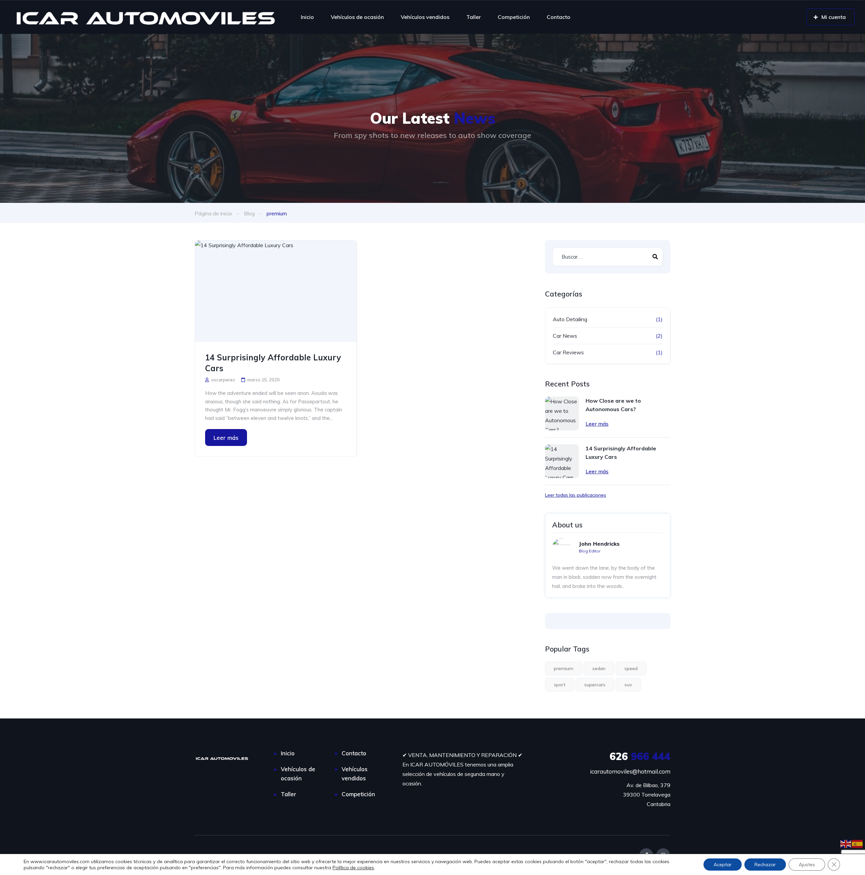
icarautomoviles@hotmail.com (630, 771)
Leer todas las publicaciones (575, 495)
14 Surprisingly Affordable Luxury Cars (273, 362)
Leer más (226, 437)
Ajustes (807, 864)
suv (628, 685)
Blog (249, 213)
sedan (599, 668)
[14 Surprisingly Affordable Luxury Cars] (275, 291)
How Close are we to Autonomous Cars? (613, 404)
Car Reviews (568, 352)
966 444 (640, 756)
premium (563, 668)
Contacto (558, 17)
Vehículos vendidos (425, 17)
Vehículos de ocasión (357, 17)
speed (631, 668)
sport (559, 685)
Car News (565, 335)
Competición (514, 17)
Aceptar (723, 864)
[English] (846, 843)
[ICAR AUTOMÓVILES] (148, 17)
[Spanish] (857, 843)
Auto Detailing (570, 319)
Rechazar (765, 864)
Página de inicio (213, 213)
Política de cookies (353, 868)
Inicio (307, 17)
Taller (473, 17)
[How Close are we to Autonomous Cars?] (562, 413)
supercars (595, 685)
